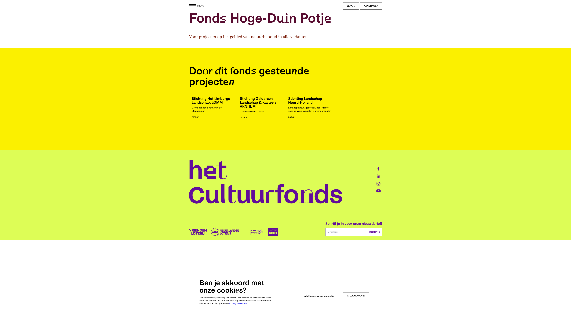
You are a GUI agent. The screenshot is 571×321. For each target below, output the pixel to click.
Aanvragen (371, 6)
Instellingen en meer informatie (318, 296)
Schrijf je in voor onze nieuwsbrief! (353, 224)
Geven (351, 6)
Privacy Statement (238, 303)
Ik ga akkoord (356, 296)
